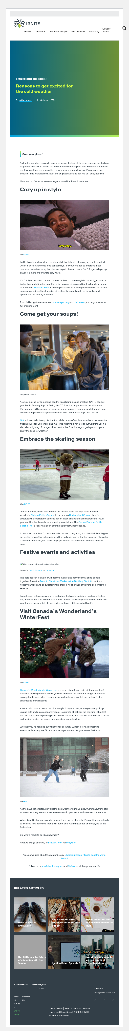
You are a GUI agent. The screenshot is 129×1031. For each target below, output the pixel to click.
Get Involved (78, 31)
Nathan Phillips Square (43, 515)
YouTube (46, 866)
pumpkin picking (60, 302)
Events (25, 984)
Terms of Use (55, 1008)
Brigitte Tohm (55, 842)
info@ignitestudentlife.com (105, 993)
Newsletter (19, 984)
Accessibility (36, 984)
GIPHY (26, 254)
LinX (22, 420)
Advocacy (94, 31)
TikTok (71, 866)
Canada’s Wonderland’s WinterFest (38, 690)
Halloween (79, 302)
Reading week (41, 287)
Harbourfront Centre (80, 515)
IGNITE (28, 31)
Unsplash (50, 570)
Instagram (57, 866)
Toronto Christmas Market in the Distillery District (65, 581)
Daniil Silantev (35, 570)
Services (40, 31)
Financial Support (59, 31)
